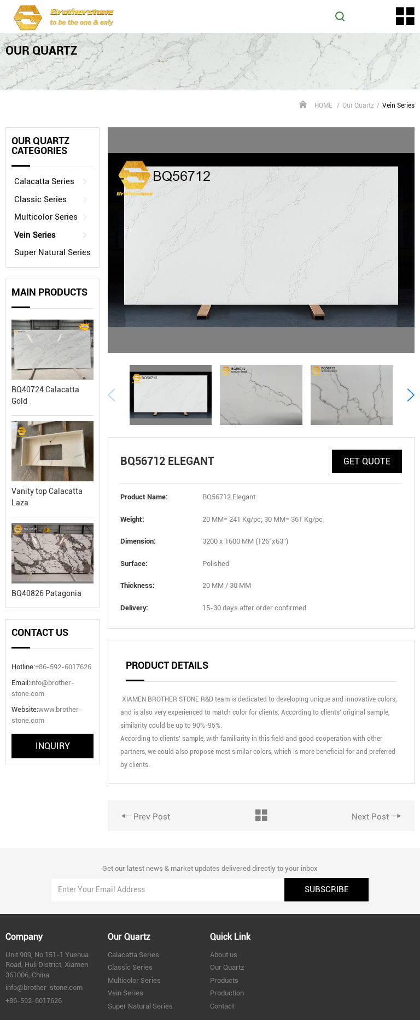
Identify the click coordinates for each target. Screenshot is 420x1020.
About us (223, 955)
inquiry (53, 746)
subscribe (326, 889)
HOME (323, 105)
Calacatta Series (44, 181)
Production (227, 993)
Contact (222, 1006)
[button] (410, 395)
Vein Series (35, 235)
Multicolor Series (46, 217)
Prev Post (150, 817)
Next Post (371, 817)
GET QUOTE (366, 461)
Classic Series (40, 199)
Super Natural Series (52, 252)
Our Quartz (358, 105)
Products (224, 980)
